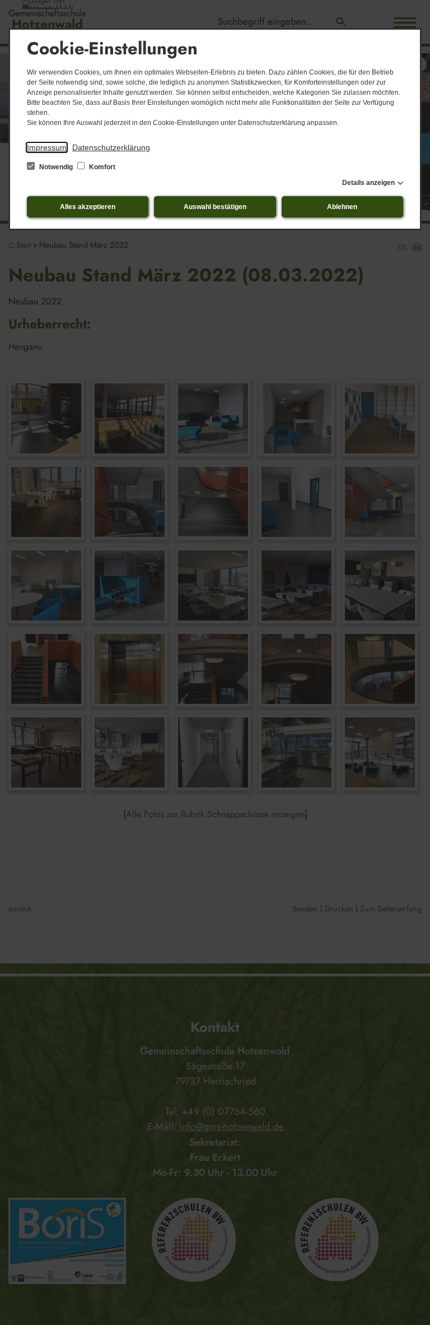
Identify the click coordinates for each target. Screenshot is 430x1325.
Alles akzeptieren (87, 207)
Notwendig (56, 167)
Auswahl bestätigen (215, 207)
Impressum (47, 147)
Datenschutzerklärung (111, 147)
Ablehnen (342, 207)
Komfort (101, 167)
